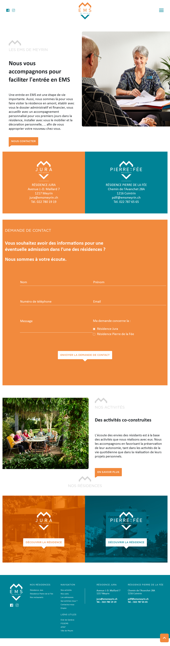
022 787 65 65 (129, 202)
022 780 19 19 (46, 202)
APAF (63, 627)
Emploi (63, 608)
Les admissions (67, 597)
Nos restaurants (36, 597)
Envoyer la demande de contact (85, 355)
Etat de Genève (67, 620)
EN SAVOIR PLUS (108, 472)
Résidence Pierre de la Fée (41, 594)
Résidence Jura (36, 590)
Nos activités (66, 590)
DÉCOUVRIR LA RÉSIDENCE (44, 542)
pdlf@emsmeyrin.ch (126, 197)
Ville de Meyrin (67, 631)
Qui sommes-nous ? (69, 601)
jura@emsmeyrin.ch (43, 197)
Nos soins (65, 594)
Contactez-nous (67, 605)
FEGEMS (64, 623)
